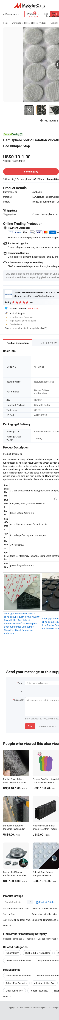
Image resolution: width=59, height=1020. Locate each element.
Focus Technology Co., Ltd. (39, 1007)
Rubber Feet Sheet (39, 990)
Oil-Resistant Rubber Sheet (19, 960)
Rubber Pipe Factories (16, 983)
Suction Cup (9, 914)
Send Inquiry (31, 171)
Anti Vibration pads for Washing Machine (17, 919)
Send (30, 726)
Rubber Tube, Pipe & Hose (37, 952)
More (6, 996)
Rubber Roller (12, 952)
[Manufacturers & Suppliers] (29, 5)
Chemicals (16, 23)
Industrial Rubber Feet (44, 983)
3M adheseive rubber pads (16, 908)
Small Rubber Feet (14, 990)
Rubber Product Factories (18, 975)
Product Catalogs (47, 902)
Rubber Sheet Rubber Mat (44, 914)
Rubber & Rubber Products (35, 23)
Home (5, 23)
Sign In (8, 328)
